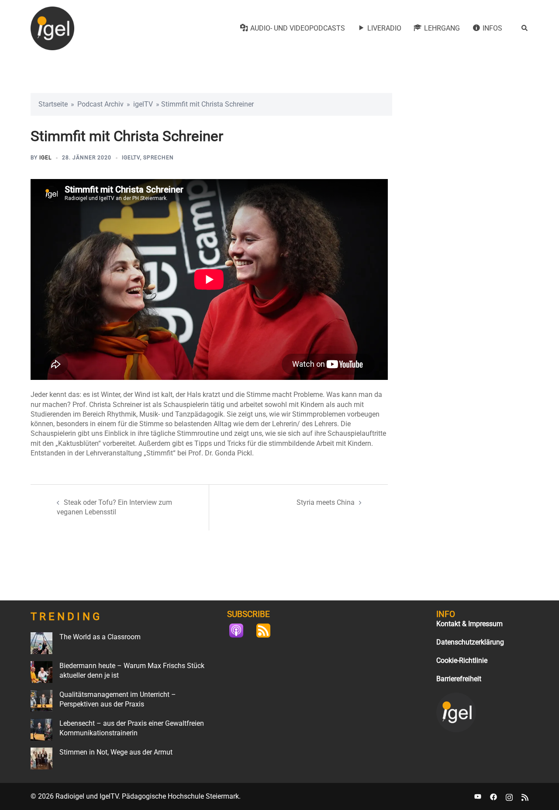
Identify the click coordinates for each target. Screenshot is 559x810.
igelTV (143, 104)
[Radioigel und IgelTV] (52, 28)
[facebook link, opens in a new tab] (493, 796)
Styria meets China (326, 502)
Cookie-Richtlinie (461, 660)
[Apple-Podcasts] (240, 631)
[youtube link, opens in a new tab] (477, 796)
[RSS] (267, 631)
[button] (524, 28)
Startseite (53, 104)
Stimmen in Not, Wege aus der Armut (116, 752)
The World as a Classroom (100, 637)
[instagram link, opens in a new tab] (509, 796)
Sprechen (158, 158)
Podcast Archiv (100, 104)
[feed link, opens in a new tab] (524, 796)
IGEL (45, 158)
